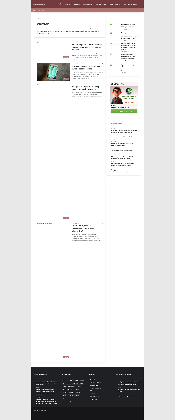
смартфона (70, 402)
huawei (82, 380)
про (63, 402)
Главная (40, 18)
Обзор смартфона (67, 389)
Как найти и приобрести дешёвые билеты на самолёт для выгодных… (129, 26)
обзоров (65, 398)
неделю (71, 395)
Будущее (77, 4)
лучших (78, 392)
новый (77, 395)
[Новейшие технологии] (39, 4)
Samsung (75, 383)
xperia (64, 386)
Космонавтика (100, 4)
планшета (72, 398)
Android (64, 380)
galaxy (76, 380)
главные (65, 392)
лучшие (71, 392)
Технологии (87, 4)
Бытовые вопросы (130, 4)
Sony (81, 383)
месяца (64, 395)
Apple (70, 380)
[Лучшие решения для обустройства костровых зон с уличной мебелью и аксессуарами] (115, 67)
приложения (80, 398)
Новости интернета (95, 388)
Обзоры (67, 4)
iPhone (68, 383)
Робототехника (114, 4)
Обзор (79, 386)
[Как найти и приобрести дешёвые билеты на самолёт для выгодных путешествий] (115, 26)
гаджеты (77, 389)
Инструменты (71, 386)
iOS (63, 383)
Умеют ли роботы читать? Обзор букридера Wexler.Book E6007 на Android (87, 47)
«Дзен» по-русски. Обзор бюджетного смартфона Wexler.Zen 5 (83, 228)
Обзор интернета (95, 391)
